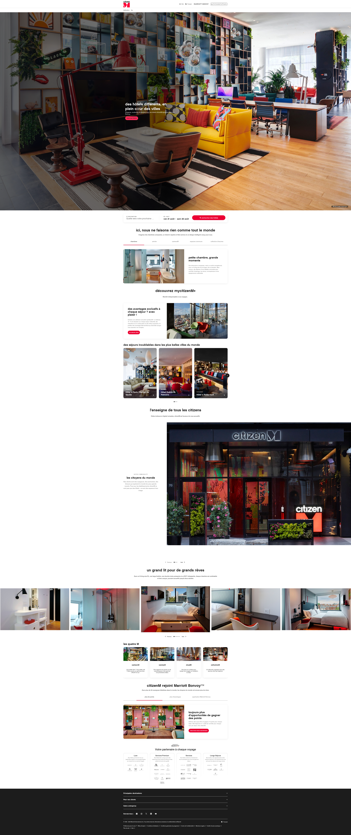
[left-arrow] (167, 637)
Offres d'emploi (141, 826)
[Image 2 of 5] (175, 636)
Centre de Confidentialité (187, 826)
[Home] (126, 4)
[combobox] (141, 218)
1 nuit (167, 216)
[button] (188, 4)
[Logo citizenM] (201, 4)
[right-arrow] (184, 637)
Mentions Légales (200, 826)
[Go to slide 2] (175, 562)
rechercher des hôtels (210, 218)
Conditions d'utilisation (153, 826)
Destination (132, 216)
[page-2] (175, 401)
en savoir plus (133, 332)
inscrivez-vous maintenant (198, 730)
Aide (132, 828)
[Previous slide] (168, 562)
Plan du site (126, 828)
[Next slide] (183, 562)
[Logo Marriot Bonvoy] (176, 745)
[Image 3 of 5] (176, 636)
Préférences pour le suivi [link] (129, 826)
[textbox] (141, 218)
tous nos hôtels (132, 118)
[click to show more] (227, 375)
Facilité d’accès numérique (213, 826)
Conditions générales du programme (170, 826)
